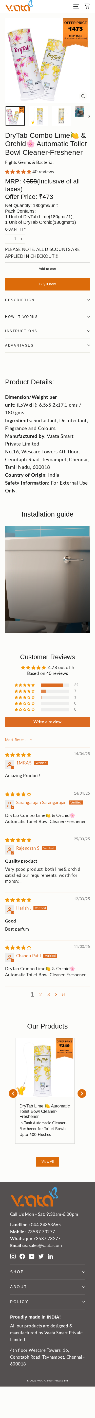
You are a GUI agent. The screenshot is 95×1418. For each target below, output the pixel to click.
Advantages (19, 345)
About (18, 1287)
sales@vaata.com (45, 1245)
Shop (17, 1272)
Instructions (21, 331)
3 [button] (48, 995)
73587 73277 (41, 1232)
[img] (18, 755)
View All (48, 1161)
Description (20, 300)
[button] (18, 172)
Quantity (16, 229)
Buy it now (47, 284)
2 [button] (40, 995)
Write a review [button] (47, 722)
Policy (19, 1302)
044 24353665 (46, 1225)
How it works (21, 317)
